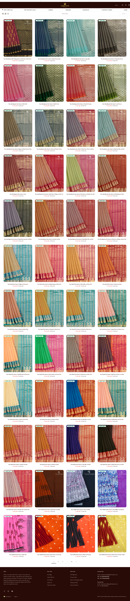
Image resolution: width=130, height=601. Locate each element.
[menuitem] (7, 10)
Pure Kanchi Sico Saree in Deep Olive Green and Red (112, 464)
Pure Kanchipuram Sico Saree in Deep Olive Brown (112, 59)
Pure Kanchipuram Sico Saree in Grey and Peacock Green (49, 149)
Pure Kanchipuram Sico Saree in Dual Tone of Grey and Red (81, 149)
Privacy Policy (73, 577)
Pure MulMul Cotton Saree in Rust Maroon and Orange (49, 554)
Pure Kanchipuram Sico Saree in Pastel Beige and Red (112, 194)
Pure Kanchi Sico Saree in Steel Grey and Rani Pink (81, 374)
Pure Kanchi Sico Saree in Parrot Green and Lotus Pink (49, 374)
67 (71, 561)
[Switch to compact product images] (8, 14)
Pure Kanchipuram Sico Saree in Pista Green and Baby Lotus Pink (81, 194)
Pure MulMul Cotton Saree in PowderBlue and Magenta (112, 509)
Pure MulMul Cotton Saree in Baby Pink (17, 554)
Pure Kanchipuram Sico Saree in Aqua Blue (80, 59)
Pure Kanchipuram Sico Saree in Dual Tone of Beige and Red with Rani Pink (49, 194)
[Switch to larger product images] (3, 14)
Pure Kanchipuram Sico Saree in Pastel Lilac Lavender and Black (18, 239)
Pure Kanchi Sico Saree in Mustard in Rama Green (49, 329)
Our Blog (49, 574)
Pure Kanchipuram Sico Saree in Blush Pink (18, 104)
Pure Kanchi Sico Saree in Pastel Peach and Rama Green (112, 329)
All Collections (73, 574)
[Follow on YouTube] (12, 591)
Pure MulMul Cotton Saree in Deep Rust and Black (49, 509)
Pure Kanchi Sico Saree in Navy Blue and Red (81, 464)
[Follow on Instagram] (8, 591)
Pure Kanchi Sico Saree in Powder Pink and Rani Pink (17, 509)
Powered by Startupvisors (121, 596)
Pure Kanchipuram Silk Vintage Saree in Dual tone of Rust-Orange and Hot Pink (18, 59)
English (116, 5)
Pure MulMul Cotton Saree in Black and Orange (80, 554)
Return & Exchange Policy (76, 580)
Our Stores (50, 580)
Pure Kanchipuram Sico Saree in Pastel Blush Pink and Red (80, 239)
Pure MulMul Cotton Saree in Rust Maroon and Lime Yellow (112, 554)
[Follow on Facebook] (4, 591)
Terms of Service (74, 585)
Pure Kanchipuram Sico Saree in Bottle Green (49, 104)
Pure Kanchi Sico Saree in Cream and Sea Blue (18, 419)
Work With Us (50, 577)
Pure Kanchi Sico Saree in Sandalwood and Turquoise (17, 374)
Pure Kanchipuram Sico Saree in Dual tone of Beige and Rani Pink (112, 239)
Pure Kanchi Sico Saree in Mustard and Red (112, 284)
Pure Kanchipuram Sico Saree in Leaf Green (112, 104)
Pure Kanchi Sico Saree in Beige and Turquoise (18, 284)
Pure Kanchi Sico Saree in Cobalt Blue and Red (81, 419)
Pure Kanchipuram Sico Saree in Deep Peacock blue (49, 59)
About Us (49, 582)
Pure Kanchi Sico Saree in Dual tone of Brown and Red (112, 374)
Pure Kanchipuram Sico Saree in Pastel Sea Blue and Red (112, 149)
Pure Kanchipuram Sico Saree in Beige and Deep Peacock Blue (18, 149)
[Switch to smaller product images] (5, 14)
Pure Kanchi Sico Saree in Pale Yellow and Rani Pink (80, 284)
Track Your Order (51, 585)
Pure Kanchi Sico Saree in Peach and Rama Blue (18, 329)
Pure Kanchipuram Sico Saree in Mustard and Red (49, 239)
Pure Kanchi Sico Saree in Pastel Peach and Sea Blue (112, 419)
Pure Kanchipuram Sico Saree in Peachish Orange (80, 104)
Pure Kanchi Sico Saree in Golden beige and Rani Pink (49, 284)
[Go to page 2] (76, 561)
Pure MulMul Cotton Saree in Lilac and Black (80, 509)
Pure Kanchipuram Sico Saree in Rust (18, 194)
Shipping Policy (74, 582)
